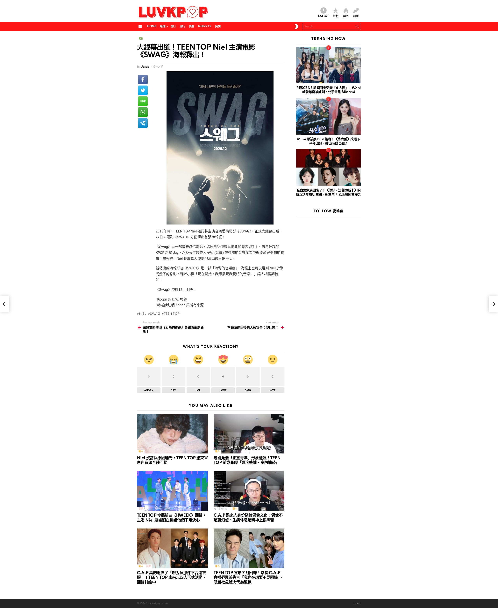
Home (151, 26)
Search (357, 27)
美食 (191, 26)
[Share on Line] (143, 101)
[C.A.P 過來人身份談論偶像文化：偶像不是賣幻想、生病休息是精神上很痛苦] (249, 491)
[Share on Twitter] (143, 90)
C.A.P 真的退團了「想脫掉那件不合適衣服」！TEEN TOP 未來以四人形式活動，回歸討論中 (171, 577)
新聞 (162, 26)
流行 (335, 16)
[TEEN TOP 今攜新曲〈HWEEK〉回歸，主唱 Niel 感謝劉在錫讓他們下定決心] (172, 491)
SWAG (155, 313)
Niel (142, 313)
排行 (173, 26)
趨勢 (356, 16)
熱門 (346, 16)
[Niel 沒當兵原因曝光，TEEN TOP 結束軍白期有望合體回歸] (172, 433)
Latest (323, 16)
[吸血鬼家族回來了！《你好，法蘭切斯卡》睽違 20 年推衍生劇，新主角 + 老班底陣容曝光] (328, 167)
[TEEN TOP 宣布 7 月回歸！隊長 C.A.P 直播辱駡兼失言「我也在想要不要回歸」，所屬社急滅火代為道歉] (249, 548)
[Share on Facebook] (143, 79)
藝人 (141, 451)
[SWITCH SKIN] (296, 26)
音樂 (141, 509)
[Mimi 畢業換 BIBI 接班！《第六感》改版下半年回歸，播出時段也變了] (328, 116)
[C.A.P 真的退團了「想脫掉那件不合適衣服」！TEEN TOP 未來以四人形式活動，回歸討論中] (172, 548)
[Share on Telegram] (143, 123)
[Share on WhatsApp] (143, 112)
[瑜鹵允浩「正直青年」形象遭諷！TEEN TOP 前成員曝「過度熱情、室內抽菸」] (249, 433)
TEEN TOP (172, 313)
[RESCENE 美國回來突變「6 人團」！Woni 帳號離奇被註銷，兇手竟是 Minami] (328, 65)
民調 (217, 26)
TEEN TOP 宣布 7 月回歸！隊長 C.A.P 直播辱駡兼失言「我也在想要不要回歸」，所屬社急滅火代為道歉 (248, 577)
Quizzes (204, 26)
